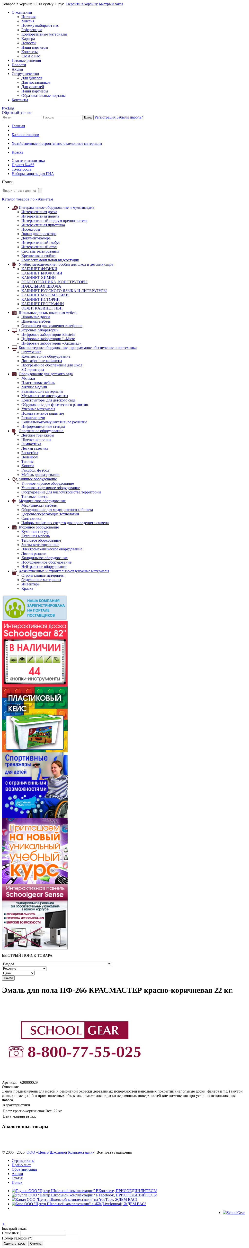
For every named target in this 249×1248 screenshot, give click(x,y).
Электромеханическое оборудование (51, 549)
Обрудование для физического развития (54, 404)
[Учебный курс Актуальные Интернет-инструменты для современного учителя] (35, 882)
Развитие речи (33, 418)
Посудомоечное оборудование (46, 562)
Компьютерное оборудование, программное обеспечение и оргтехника (78, 348)
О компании (22, 12)
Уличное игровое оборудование (47, 483)
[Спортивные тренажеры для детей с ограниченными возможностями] (35, 817)
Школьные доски (35, 317)
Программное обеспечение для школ (51, 365)
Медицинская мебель (39, 505)
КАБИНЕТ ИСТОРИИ (40, 299)
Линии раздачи (33, 553)
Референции (31, 30)
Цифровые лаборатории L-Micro (48, 339)
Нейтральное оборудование (44, 567)
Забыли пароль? (129, 117)
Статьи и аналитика (28, 160)
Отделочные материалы (41, 580)
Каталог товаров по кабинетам (27, 199)
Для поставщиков (36, 82)
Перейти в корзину (82, 4)
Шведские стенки (36, 439)
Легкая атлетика (34, 448)
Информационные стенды (43, 426)
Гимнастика (31, 444)
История (28, 17)
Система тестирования (40, 251)
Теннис (27, 461)
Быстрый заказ (111, 4)
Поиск (17, 1182)
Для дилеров (31, 78)
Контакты (29, 52)
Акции (17, 69)
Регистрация (105, 117)
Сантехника (31, 518)
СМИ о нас (30, 56)
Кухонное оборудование (39, 527)
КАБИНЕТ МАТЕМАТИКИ (45, 295)
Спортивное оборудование (41, 431)
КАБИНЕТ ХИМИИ (38, 277)
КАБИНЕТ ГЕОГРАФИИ (42, 304)
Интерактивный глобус (40, 242)
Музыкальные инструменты (44, 396)
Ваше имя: (10, 1233)
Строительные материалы (42, 575)
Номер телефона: (17, 1238)
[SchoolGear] (234, 1213)
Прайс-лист (21, 1165)
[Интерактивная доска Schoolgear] (35, 685)
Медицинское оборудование (42, 501)
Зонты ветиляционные (40, 545)
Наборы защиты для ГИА (33, 174)
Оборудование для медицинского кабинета (57, 510)
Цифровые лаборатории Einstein (48, 334)
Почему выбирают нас (40, 25)
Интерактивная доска (39, 212)
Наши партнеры (34, 47)
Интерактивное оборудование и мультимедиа (56, 207)
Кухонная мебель (35, 536)
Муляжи (28, 378)
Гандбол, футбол (35, 470)
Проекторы (30, 229)
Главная (18, 126)
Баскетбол (29, 453)
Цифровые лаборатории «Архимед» (51, 343)
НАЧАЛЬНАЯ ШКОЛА (41, 286)
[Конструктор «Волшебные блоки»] (35, 751)
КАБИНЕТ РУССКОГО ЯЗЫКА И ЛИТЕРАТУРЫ (64, 291)
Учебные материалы (38, 409)
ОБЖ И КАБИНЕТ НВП (42, 308)
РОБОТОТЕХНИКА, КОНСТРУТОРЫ (54, 282)
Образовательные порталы (43, 95)
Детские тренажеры (37, 435)
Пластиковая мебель (38, 383)
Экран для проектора (38, 234)
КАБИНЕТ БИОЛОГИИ (41, 273)
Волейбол (29, 457)
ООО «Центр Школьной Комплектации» (61, 1152)
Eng (11, 108)
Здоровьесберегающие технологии (50, 514)
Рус (5, 108)
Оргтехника (31, 352)
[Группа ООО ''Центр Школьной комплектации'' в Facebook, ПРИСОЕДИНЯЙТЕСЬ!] (84, 1195)
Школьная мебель (36, 321)
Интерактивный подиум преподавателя (54, 221)
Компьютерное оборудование (45, 356)
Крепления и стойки (38, 256)
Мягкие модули (34, 387)
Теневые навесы (34, 496)
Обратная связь (24, 1169)
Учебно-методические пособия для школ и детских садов (66, 264)
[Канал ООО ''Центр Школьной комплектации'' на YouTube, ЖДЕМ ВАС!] (74, 1199)
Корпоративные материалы (44, 34)
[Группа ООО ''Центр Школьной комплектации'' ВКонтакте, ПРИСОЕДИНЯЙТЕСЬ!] (84, 1191)
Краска (27, 588)
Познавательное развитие (42, 413)
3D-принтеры (32, 369)
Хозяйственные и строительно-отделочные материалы (57, 143)
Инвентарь (30, 584)
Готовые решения (26, 60)
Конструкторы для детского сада (48, 400)
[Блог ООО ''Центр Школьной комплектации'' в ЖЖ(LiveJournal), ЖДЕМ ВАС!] (79, 1204)
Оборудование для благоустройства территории (61, 492)
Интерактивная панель (40, 216)
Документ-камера (36, 238)
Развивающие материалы (42, 391)
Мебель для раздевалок (40, 475)
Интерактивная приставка (43, 225)
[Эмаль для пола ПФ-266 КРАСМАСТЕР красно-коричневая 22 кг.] (75, 1079)
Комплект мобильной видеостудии (50, 260)
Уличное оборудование (38, 479)
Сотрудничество (25, 74)
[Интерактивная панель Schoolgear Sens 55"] (35, 948)
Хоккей (27, 466)
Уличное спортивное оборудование (50, 488)
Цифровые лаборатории (39, 330)
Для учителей (32, 87)
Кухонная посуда (35, 531)
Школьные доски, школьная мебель (48, 312)
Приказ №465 (23, 165)
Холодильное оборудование (44, 558)
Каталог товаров (25, 135)
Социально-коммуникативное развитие (54, 422)
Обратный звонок (17, 112)
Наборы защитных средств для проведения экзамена (65, 523)
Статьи (17, 1178)
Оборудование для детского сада (46, 374)
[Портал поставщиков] (35, 620)
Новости (28, 43)
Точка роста (21, 169)
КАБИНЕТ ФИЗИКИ (39, 269)
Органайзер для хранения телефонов (51, 326)
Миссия (27, 21)
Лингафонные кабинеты (41, 361)
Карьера (28, 38)
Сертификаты (23, 1160)
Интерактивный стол (39, 247)
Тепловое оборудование (41, 540)
